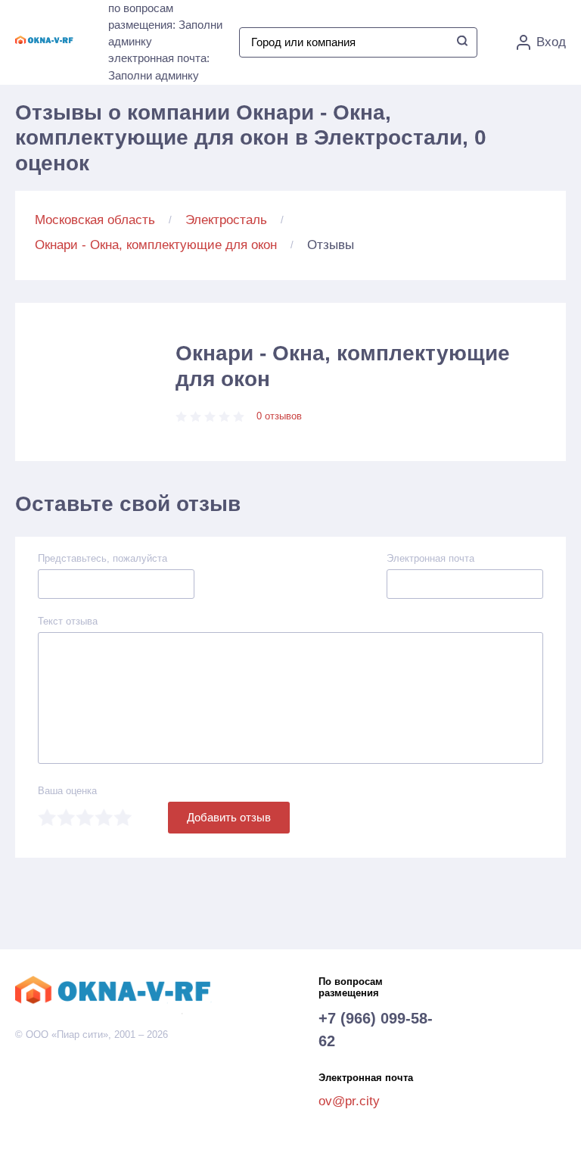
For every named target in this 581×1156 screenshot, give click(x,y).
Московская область (95, 220)
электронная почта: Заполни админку (159, 66)
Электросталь (226, 220)
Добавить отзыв (229, 817)
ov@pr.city (349, 1101)
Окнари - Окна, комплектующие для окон (156, 245)
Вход (551, 42)
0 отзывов (279, 416)
